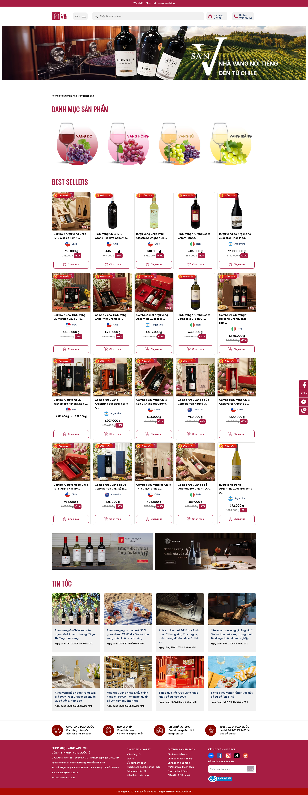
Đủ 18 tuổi (173, 408)
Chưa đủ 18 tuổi (135, 408)
